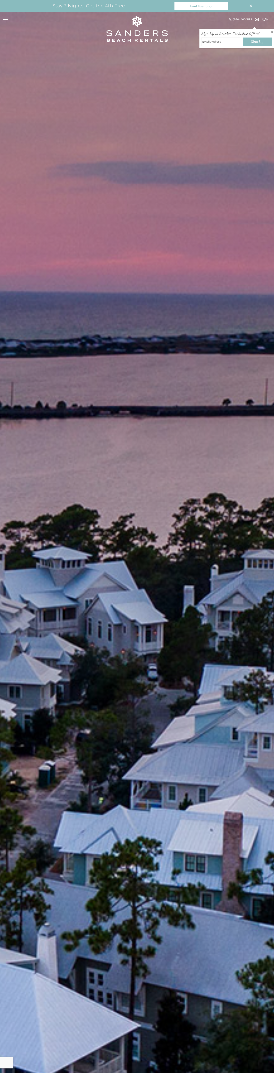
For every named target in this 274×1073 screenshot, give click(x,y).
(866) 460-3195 (242, 19)
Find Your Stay (201, 6)
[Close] (249, 6)
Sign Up (257, 41)
